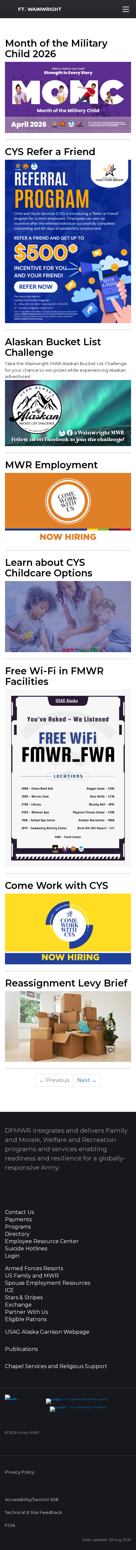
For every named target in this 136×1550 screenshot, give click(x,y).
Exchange (18, 1305)
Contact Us (19, 1212)
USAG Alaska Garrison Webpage (47, 1332)
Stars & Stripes (24, 1297)
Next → (87, 1080)
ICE (9, 1290)
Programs (18, 1227)
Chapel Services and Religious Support (56, 1366)
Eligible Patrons (26, 1319)
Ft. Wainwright (40, 9)
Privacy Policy (19, 1472)
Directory (17, 1234)
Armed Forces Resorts (34, 1268)
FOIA (10, 1525)
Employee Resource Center (42, 1241)
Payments (18, 1219)
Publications (21, 1349)
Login (12, 1256)
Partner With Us (26, 1312)
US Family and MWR (32, 1275)
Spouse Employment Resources (47, 1283)
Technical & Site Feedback (33, 1512)
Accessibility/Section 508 (31, 1499)
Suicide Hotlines (26, 1248)
